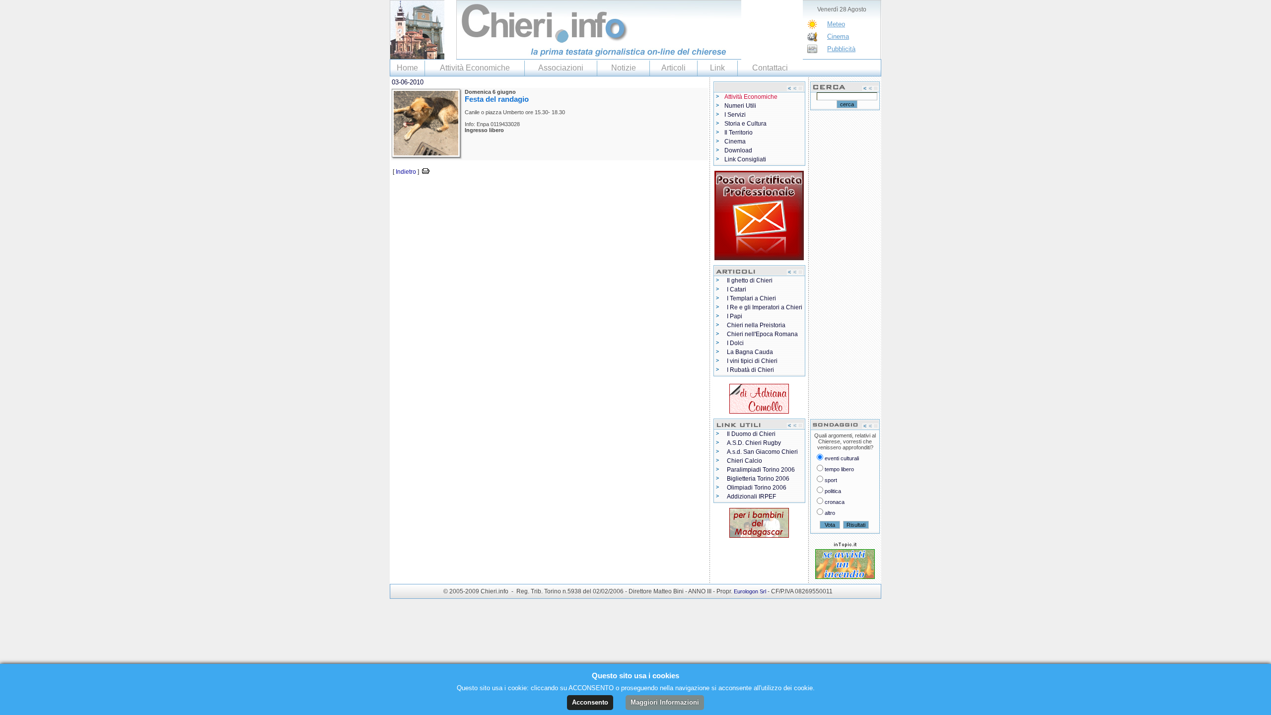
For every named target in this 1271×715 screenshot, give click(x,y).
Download (738, 150)
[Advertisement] (506, 192)
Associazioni (560, 68)
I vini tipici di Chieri (752, 361)
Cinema (838, 36)
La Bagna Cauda (750, 352)
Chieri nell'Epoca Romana (762, 334)
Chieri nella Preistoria (756, 325)
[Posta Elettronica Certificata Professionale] (759, 213)
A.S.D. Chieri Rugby (754, 442)
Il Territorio (738, 132)
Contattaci (770, 68)
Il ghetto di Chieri (750, 280)
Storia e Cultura (745, 123)
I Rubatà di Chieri (750, 369)
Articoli (673, 68)
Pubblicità (841, 49)
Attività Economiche (475, 68)
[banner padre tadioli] (759, 520)
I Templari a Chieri (751, 298)
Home (407, 68)
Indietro (406, 171)
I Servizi (735, 114)
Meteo (836, 24)
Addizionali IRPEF (751, 496)
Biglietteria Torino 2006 (758, 478)
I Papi (734, 316)
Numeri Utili (740, 105)
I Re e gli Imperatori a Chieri (764, 307)
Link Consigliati (745, 159)
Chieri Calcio (744, 460)
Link (717, 68)
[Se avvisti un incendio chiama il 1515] (845, 562)
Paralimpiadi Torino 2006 (761, 469)
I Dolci (735, 343)
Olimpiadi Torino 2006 (756, 487)
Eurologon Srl (750, 591)
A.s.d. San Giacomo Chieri (762, 451)
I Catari (736, 289)
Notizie (623, 68)
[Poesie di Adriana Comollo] (759, 396)
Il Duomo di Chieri (751, 433)
